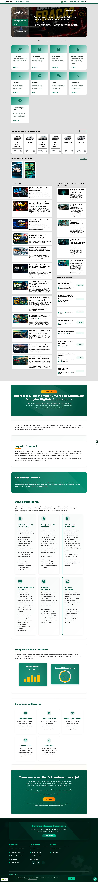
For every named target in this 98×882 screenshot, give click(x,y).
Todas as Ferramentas (17, 856)
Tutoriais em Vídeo (36, 856)
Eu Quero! (49, 799)
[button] (70, 33)
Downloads (14, 859)
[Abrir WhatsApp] (95, 879)
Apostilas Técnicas (36, 852)
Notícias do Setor (36, 849)
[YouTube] (38, 862)
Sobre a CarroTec (56, 849)
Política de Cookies (32, 879)
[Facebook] (43, 862)
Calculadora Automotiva (17, 849)
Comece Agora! (49, 835)
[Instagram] (33, 862)
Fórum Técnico (15, 862)
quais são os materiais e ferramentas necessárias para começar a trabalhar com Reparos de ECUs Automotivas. (57, 23)
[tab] (20, 12)
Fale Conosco (55, 852)
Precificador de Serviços (17, 852)
